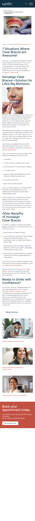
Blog (10, 10)
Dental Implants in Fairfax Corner (13, 341)
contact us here (20, 291)
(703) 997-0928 (7, 291)
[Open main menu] (31, 3)
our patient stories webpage (11, 265)
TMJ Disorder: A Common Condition (14, 395)
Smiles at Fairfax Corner (22, 44)
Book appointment (10, 423)
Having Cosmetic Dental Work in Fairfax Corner (13, 368)
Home (5, 10)
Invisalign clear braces (10, 72)
